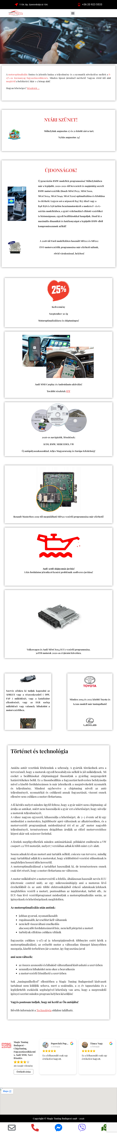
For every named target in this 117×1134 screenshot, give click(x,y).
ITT (68, 391)
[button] (72, 13)
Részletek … (33, 88)
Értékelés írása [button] (24, 1071)
